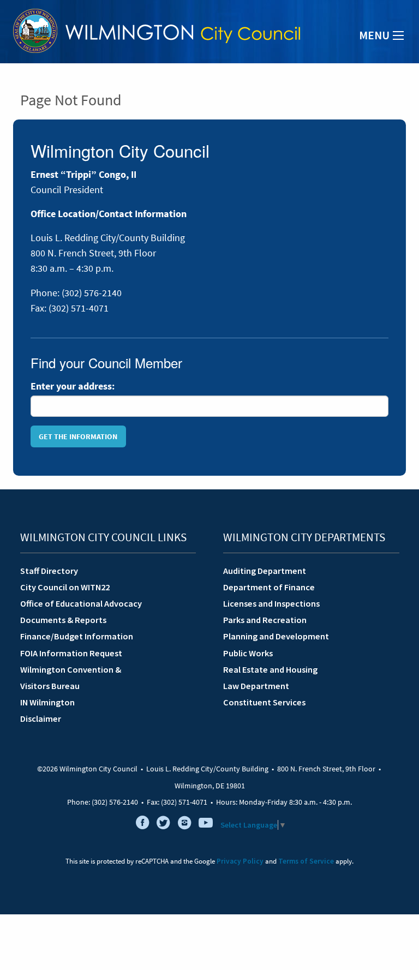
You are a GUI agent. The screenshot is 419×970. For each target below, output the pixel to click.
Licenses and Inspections (271, 603)
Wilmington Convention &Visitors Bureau (70, 677)
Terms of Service (306, 861)
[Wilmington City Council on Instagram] (184, 825)
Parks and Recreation (265, 619)
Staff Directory (49, 570)
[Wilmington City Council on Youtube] (206, 825)
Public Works (248, 653)
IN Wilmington (47, 702)
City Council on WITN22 (65, 587)
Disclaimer (40, 718)
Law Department (256, 685)
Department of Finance (269, 587)
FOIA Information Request (71, 653)
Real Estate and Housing (270, 669)
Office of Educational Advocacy (81, 603)
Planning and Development (276, 636)
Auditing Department (264, 570)
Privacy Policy (240, 861)
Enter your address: (73, 386)
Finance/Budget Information (76, 636)
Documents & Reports (63, 619)
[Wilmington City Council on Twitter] (163, 825)
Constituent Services (264, 702)
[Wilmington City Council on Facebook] (142, 825)
